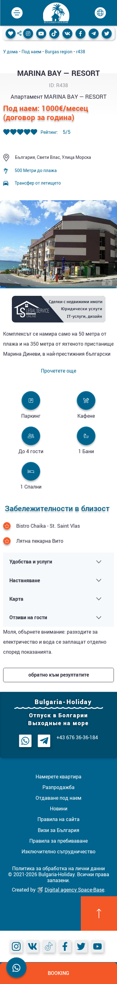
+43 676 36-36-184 (77, 738)
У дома (10, 52)
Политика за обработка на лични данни (58, 868)
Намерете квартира (58, 776)
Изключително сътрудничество (58, 851)
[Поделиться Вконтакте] (67, 34)
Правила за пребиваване (58, 840)
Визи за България (58, 830)
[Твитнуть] (107, 34)
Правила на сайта (58, 819)
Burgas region (58, 52)
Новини (58, 808)
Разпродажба (58, 787)
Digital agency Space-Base (74, 889)
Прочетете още (58, 371)
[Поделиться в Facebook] (80, 34)
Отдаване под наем (58, 797)
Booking (58, 973)
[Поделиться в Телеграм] (94, 34)
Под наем (31, 52)
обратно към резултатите (58, 674)
